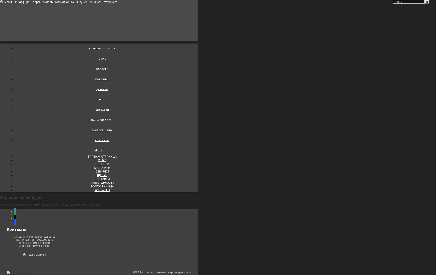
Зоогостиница (102, 130)
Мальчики (102, 79)
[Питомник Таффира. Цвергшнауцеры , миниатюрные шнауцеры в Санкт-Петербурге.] (59, 2)
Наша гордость (102, 120)
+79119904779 (44, 239)
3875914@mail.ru (39, 242)
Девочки (102, 89)
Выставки (102, 109)
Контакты (102, 140)
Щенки (102, 99)
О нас (102, 58)
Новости (102, 69)
